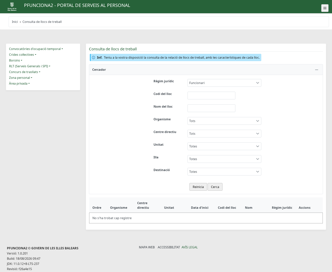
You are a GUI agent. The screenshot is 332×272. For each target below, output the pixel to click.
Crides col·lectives (21, 54)
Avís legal (190, 247)
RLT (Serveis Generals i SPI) (28, 66)
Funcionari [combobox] (197, 83)
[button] (206, 69)
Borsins (14, 60)
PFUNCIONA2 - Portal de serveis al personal (77, 5)
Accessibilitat (169, 247)
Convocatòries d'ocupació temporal (35, 49)
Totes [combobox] (193, 146)
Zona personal (19, 78)
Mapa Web (147, 247)
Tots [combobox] (192, 121)
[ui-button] (325, 8)
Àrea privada (18, 83)
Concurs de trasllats (23, 72)
